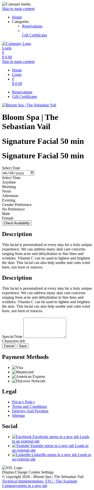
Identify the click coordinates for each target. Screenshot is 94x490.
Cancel (9, 346)
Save (23, 346)
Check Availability (17, 223)
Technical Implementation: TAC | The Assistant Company (39, 483)
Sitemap (18, 415)
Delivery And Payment (30, 411)
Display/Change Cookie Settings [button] (28, 472)
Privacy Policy (23, 402)
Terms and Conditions (29, 406)
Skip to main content (18, 8)
